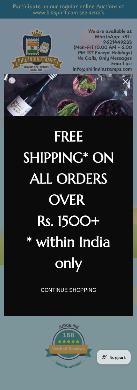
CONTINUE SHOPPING (68, 290)
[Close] (125, 82)
